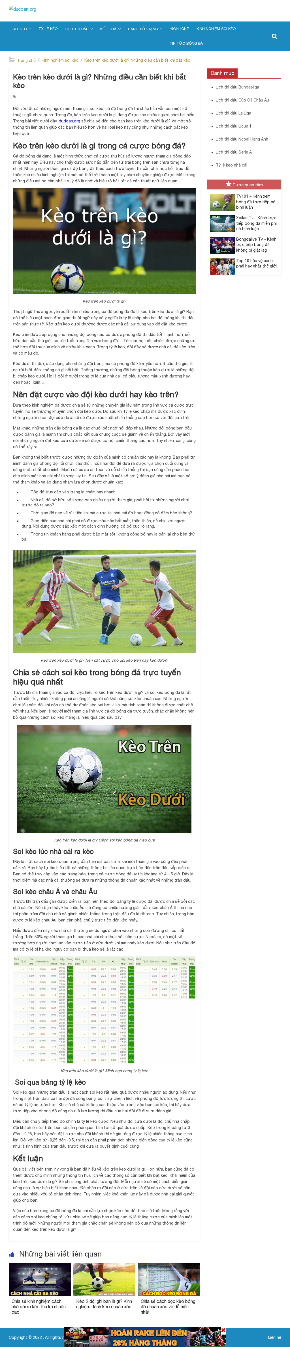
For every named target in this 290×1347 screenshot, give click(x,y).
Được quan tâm (248, 184)
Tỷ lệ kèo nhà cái (231, 165)
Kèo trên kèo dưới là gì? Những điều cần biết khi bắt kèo (137, 60)
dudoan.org (69, 121)
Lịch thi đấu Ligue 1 (233, 126)
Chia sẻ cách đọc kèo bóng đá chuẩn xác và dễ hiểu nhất (168, 1306)
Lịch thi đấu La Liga (233, 113)
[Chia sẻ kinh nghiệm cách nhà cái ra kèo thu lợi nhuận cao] (40, 1266)
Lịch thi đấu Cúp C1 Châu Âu (242, 100)
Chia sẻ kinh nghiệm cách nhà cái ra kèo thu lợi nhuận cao (39, 1306)
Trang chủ (26, 60)
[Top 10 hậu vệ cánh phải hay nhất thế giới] (221, 261)
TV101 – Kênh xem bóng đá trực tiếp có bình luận (256, 202)
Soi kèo (19, 29)
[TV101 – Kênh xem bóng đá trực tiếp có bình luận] (221, 197)
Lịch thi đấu (77, 29)
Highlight (179, 29)
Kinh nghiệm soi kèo (216, 29)
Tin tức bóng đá (186, 43)
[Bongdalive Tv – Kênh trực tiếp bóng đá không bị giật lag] (221, 240)
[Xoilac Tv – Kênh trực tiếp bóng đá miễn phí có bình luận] (221, 218)
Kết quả (108, 29)
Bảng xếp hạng (143, 29)
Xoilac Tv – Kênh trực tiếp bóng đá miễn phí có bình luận (256, 223)
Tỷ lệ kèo (48, 29)
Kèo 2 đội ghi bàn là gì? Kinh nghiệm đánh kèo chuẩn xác (104, 1304)
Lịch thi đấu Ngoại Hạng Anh (242, 139)
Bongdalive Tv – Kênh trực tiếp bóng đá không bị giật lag (256, 244)
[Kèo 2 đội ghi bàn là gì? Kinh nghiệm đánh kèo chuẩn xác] (104, 1266)
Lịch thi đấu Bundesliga (237, 87)
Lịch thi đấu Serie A (234, 152)
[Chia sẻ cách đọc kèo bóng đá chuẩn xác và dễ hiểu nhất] (169, 1266)
